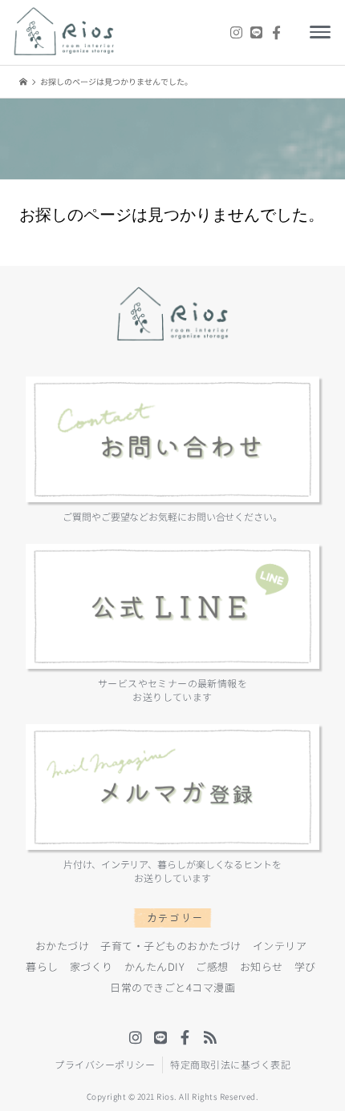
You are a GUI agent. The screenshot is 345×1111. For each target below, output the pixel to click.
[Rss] (210, 1037)
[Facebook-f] (276, 32)
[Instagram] (236, 32)
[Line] (256, 32)
